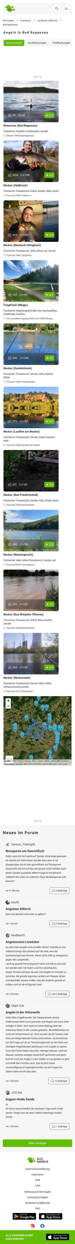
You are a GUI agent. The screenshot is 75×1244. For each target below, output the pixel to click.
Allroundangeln (14, 42)
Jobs (37, 1185)
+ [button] (8, 701)
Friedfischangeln (61, 42)
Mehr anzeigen (37, 1143)
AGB (37, 1180)
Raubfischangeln (37, 42)
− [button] (8, 706)
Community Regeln (37, 1197)
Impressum (37, 1174)
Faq (37, 1208)
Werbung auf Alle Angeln (37, 1191)
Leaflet (7, 761)
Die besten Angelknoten (37, 1202)
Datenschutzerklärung (37, 1169)
